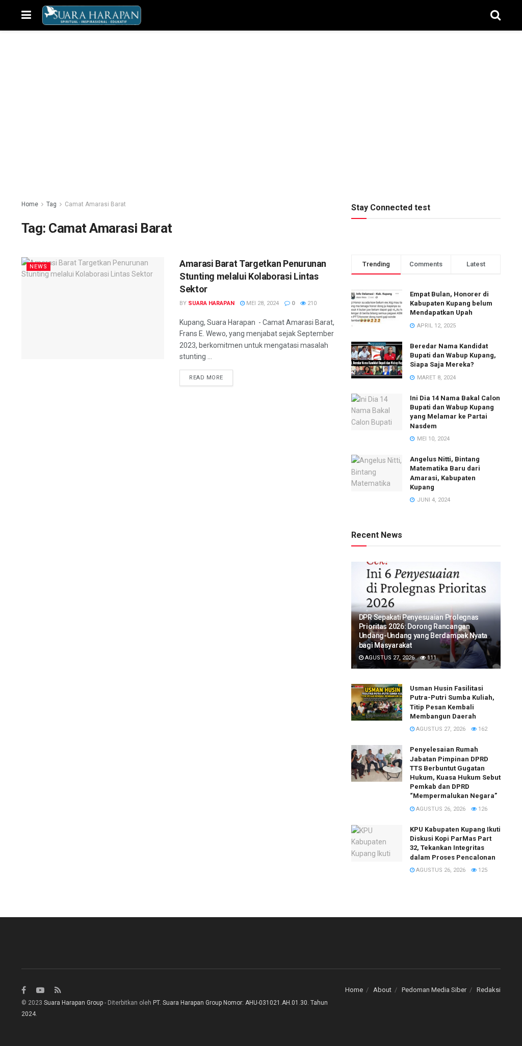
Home (29, 204)
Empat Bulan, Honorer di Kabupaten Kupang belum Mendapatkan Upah (451, 303)
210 (311, 303)
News (38, 266)
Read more (206, 377)
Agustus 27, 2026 (388, 657)
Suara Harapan (211, 303)
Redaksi (489, 990)
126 (482, 809)
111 (431, 657)
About (382, 990)
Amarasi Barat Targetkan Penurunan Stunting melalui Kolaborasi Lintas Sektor (252, 276)
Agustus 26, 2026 (439, 809)
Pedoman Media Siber (434, 990)
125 (482, 870)
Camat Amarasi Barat (95, 204)
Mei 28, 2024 (262, 303)
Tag (51, 204)
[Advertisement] (261, 122)
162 (482, 729)
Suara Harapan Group (73, 1002)
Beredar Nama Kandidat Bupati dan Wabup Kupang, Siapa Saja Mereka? (453, 355)
